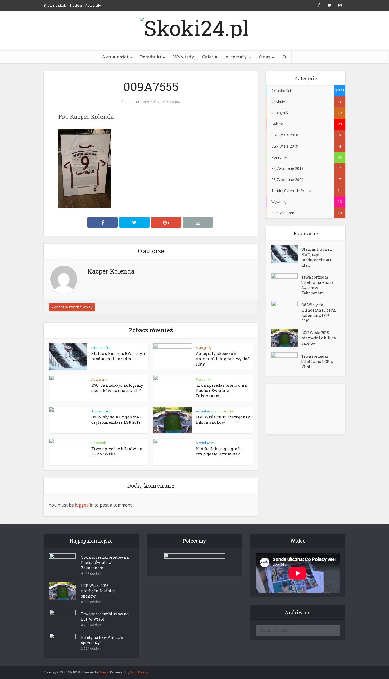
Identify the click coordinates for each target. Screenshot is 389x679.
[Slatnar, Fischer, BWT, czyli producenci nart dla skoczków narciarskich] (286, 254)
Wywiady (183, 57)
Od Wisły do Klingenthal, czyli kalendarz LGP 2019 (116, 419)
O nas (264, 57)
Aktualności (115, 57)
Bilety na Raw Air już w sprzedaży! (102, 640)
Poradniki (150, 57)
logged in (84, 505)
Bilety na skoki (55, 5)
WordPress (139, 672)
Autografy (93, 5)
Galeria (209, 57)
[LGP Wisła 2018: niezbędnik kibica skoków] (286, 338)
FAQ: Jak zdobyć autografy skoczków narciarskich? (117, 387)
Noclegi (76, 5)
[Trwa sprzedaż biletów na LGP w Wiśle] (286, 361)
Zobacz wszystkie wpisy (72, 306)
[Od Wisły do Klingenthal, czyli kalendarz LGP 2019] (286, 310)
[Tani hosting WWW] (194, 561)
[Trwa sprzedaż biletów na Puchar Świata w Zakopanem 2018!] (286, 282)
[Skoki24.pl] (194, 26)
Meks (104, 672)
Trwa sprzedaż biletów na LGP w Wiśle (317, 361)
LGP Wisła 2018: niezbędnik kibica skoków (223, 419)
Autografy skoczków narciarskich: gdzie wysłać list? (223, 359)
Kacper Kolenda (166, 101)
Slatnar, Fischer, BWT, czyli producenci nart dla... (118, 356)
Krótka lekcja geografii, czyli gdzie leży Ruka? (219, 451)
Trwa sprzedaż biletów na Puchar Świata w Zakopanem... (221, 390)
